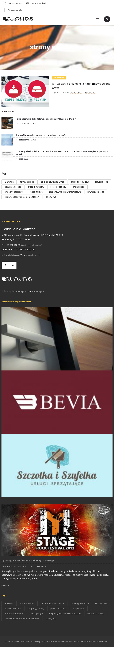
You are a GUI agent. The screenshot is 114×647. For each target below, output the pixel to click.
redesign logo (36, 191)
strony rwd (51, 196)
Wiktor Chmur (76, 92)
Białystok (9, 181)
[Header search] (107, 19)
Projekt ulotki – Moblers (57, 366)
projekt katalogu (58, 186)
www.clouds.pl (32, 255)
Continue (5, 585)
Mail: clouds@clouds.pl (31, 245)
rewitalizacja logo (95, 191)
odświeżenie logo (13, 186)
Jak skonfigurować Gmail (52, 181)
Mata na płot (38, 291)
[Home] (18, 21)
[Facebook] (5, 265)
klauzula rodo (101, 181)
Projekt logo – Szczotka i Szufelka (57, 492)
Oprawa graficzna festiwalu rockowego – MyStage (27, 560)
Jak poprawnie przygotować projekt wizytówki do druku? (46, 118)
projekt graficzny (36, 186)
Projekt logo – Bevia (57, 429)
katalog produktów (80, 181)
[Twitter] (12, 265)
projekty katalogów (14, 191)
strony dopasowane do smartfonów (22, 196)
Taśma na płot (19, 291)
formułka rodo (27, 181)
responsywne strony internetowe (65, 191)
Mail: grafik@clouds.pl (10, 255)
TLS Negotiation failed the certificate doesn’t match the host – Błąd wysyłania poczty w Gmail (62, 153)
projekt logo (78, 186)
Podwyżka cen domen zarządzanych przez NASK (41, 135)
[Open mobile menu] (99, 19)
